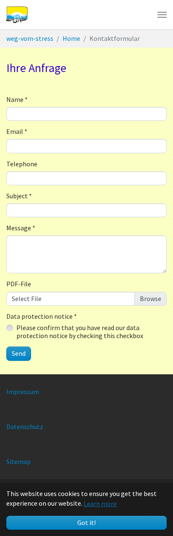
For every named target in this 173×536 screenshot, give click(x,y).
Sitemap (18, 461)
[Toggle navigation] (162, 15)
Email (16, 132)
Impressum (22, 391)
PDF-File (18, 284)
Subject (19, 196)
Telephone (21, 164)
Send (19, 353)
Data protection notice (41, 316)
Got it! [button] (86, 522)
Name (17, 100)
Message (20, 228)
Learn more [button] (100, 503)
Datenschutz (24, 426)
